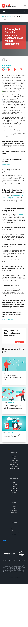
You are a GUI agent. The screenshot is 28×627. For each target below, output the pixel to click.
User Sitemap (17, 577)
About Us (14, 506)
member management (6, 65)
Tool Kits (14, 492)
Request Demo (14, 530)
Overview (14, 456)
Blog (4, 11)
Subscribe (19, 342)
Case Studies (14, 490)
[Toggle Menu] (25, 4)
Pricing (14, 508)
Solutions (14, 526)
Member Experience (14, 466)
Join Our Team (14, 512)
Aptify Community (14, 510)
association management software (9, 63)
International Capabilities (14, 468)
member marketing (6, 67)
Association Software (14, 460)
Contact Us (14, 534)
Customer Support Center (14, 532)
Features (14, 458)
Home (3, 16)
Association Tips (10, 16)
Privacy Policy (10, 577)
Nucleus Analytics (14, 464)
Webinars (14, 486)
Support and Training (14, 528)
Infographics (14, 488)
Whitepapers (14, 484)
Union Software (14, 462)
